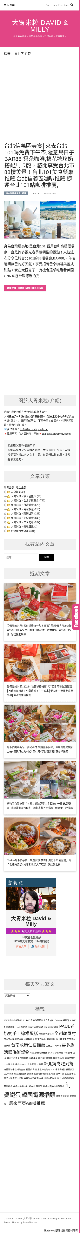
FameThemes (30, 1222)
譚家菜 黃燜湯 (35, 1086)
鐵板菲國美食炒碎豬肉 (53, 1086)
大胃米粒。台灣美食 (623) (25, 505)
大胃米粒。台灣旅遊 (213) (25, 509)
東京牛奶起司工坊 (46, 1069)
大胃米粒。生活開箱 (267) (25, 522)
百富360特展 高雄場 (33, 1078)
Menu (11, 5)
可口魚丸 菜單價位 (46, 1039)
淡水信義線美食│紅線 (16, 193)
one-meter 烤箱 (51, 1027)
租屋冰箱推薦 (50, 1078)
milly (36, 193)
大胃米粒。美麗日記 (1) (24, 526)
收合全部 (21, 487)
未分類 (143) (18, 492)
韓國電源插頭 (38, 1095)
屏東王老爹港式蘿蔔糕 (17, 1058)
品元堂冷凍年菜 (53, 1045)
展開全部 (9, 487)
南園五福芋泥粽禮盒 (13, 1039)
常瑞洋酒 (33, 1058)
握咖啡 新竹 (21, 1064)
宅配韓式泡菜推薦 (38, 1053)
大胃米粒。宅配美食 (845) (25, 518)
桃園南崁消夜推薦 (17, 1074)
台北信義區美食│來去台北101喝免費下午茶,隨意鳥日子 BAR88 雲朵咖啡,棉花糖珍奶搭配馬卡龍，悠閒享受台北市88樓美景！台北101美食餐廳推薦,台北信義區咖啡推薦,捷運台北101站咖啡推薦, (39, 165)
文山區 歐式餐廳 (35, 1064)
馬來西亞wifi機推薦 (27, 1103)
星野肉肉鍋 (31, 1069)
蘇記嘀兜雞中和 (20, 1086)
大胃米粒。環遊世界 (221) (25, 513)
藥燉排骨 (8, 1086)
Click (76, 617)
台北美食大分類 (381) (23, 531)
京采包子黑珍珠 (46, 1034)
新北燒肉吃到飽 (59, 1063)
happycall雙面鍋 (35, 1027)
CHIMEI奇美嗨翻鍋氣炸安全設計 (38, 1020)
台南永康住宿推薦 (28, 1044)
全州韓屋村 (65, 1033)
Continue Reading (30, 288)
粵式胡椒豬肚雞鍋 (65, 1078)
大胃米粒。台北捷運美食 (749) (28, 500)
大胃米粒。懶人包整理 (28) (26, 496)
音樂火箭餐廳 (62, 1096)
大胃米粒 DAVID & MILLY (40, 26)
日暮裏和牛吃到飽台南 (14, 1069)
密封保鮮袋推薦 (55, 1053)
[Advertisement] (40, 106)
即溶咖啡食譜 (30, 1039)
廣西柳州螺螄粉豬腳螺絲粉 (51, 1058)
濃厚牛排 (60, 1074)
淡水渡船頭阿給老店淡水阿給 (41, 1074)
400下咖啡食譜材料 (13, 1020)
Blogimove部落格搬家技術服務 (60, 1230)
